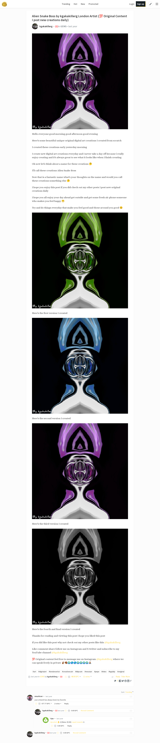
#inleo (104, 671)
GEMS (63, 26)
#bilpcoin (78, 671)
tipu (52, 718)
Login (131, 3)
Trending (66, 3)
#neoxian (88, 671)
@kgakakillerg (112, 642)
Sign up (140, 3)
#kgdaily (112, 671)
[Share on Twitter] (123, 681)
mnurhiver (38, 696)
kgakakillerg (46, 26)
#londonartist (54, 671)
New (83, 3)
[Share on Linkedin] (128, 681)
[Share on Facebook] (120, 681)
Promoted (93, 3)
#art (34, 671)
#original (120, 671)
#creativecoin (67, 671)
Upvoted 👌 (55, 722)
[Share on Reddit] (125, 681)
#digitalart (42, 671)
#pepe (96, 671)
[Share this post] (131, 681)
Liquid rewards (77, 722)
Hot (75, 3)
